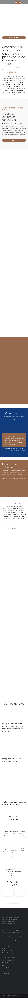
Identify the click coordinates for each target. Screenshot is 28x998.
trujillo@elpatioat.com (8, 924)
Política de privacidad (8, 949)
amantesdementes (12, 996)
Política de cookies (8, 951)
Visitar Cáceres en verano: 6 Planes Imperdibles (14, 803)
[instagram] (5, 926)
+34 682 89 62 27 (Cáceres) (10, 917)
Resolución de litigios (8, 953)
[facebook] (2, 926)
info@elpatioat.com (8, 922)
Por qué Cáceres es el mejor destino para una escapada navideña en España (12, 727)
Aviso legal (5, 947)
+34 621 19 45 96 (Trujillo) (9, 919)
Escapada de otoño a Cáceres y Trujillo (11, 760)
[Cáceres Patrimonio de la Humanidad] (22, 824)
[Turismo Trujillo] (22, 842)
